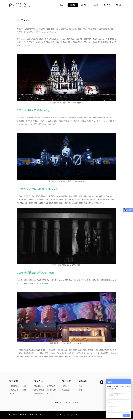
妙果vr (67, 402)
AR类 (24, 386)
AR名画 (49, 394)
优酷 (80, 386)
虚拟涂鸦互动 (39, 390)
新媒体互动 (13, 390)
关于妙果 (107, 5)
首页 (61, 5)
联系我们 (118, 5)
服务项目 (73, 5)
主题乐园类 (13, 386)
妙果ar (75, 402)
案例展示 (84, 5)
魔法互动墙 (51, 386)
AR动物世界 (51, 390)
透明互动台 (38, 394)
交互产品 (96, 5)
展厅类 (11, 394)
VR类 (24, 390)
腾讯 (80, 390)
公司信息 (65, 386)
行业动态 (65, 390)
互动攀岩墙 (38, 386)
